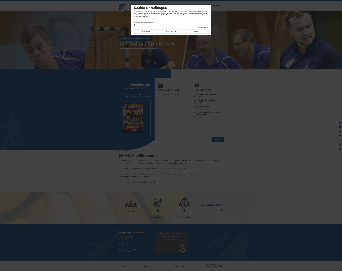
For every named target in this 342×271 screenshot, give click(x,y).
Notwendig (138, 25)
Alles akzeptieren (146, 31)
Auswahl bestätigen (171, 31)
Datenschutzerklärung (147, 22)
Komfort (145, 25)
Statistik (152, 25)
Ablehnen (196, 31)
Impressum (137, 22)
